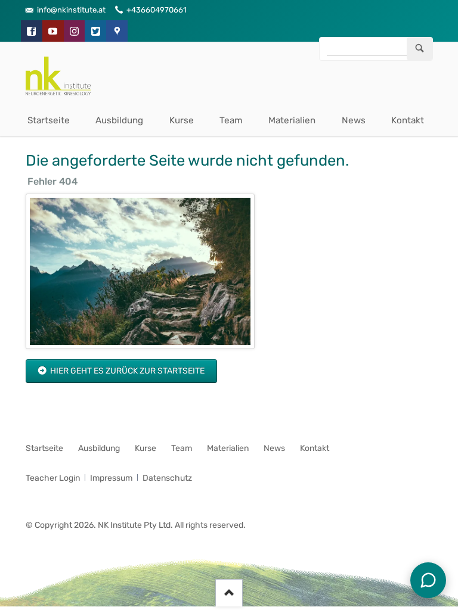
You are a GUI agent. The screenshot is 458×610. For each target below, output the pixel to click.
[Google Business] (117, 31)
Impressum (111, 478)
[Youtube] (53, 31)
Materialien (291, 120)
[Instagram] (74, 31)
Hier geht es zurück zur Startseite (126, 371)
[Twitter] (95, 31)
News (354, 120)
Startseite (48, 120)
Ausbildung (119, 120)
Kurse (181, 120)
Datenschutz (167, 478)
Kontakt (407, 120)
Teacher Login (53, 478)
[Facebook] (31, 31)
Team (231, 120)
